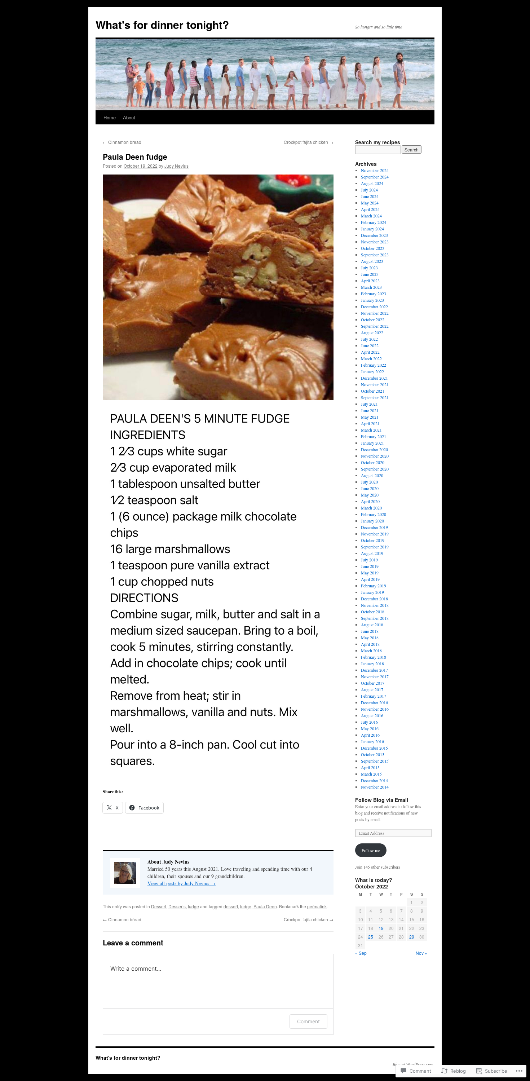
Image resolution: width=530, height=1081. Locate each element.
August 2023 (372, 261)
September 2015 (375, 761)
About (129, 117)
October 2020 (372, 462)
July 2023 (369, 267)
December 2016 (374, 702)
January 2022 (372, 371)
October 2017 (372, 683)
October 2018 (372, 611)
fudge (193, 906)
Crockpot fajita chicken (309, 142)
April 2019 (370, 579)
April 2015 (370, 767)
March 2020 (371, 508)
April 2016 (370, 735)
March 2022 (371, 358)
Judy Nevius (176, 166)
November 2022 (375, 313)
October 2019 (372, 540)
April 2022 (370, 352)
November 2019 (375, 534)
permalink (317, 906)
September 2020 (375, 469)
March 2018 (371, 650)
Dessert (158, 906)
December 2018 (374, 598)
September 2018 (375, 618)
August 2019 (372, 553)
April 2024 (370, 209)
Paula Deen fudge (135, 156)
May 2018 (370, 637)
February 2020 (373, 514)
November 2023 (375, 241)
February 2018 (373, 657)
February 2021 (373, 436)
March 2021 (371, 430)
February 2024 (373, 222)
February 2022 (373, 365)
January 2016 (372, 741)
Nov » (421, 953)
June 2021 (370, 410)
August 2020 (372, 475)
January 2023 (372, 300)
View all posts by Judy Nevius (181, 883)
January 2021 (372, 443)
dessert (231, 906)
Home (109, 117)
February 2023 (373, 293)
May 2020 (370, 495)
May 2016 (370, 728)
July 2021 (369, 404)
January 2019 (372, 592)
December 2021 (374, 378)
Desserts (177, 906)
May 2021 (370, 417)
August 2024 (372, 183)
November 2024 (375, 170)
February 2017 (373, 696)
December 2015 (374, 748)
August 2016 (372, 715)
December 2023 (374, 235)
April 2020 (370, 501)
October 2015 (372, 754)
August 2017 (372, 689)
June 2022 (370, 345)
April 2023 (370, 280)
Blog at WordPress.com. (413, 1064)
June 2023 (370, 274)
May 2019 (370, 572)
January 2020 (372, 521)
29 (411, 937)
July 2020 (369, 482)
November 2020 (375, 456)
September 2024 (375, 177)
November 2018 (375, 605)
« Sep (361, 953)
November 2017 (375, 676)
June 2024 (370, 196)
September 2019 (375, 547)
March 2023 (371, 287)
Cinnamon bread (122, 142)
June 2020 (370, 488)
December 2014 (374, 780)
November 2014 (375, 787)
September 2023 (375, 254)
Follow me (371, 850)
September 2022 (375, 326)
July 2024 (369, 190)
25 (370, 937)
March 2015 (371, 774)
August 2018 (372, 624)
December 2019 (374, 527)
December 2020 (374, 449)
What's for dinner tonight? (162, 24)
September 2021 (375, 397)
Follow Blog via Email (381, 799)
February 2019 (373, 585)
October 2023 (372, 248)
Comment (308, 1021)
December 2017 (374, 670)
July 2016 (369, 722)
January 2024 (372, 228)
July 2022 (369, 339)
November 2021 (375, 384)
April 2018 (370, 644)
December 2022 (374, 306)
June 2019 (370, 566)
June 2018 (370, 631)
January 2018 (372, 663)
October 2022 (372, 319)
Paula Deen (265, 906)
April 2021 (370, 423)
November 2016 (375, 709)
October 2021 (372, 391)
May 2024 (370, 203)
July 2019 (369, 559)
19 (381, 928)
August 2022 (372, 332)
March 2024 (371, 216)
